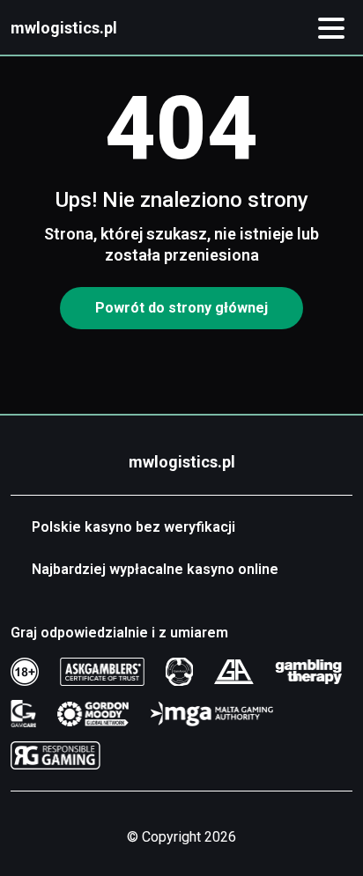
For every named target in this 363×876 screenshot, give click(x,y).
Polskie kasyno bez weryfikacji (133, 527)
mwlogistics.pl (64, 27)
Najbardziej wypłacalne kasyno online (155, 569)
